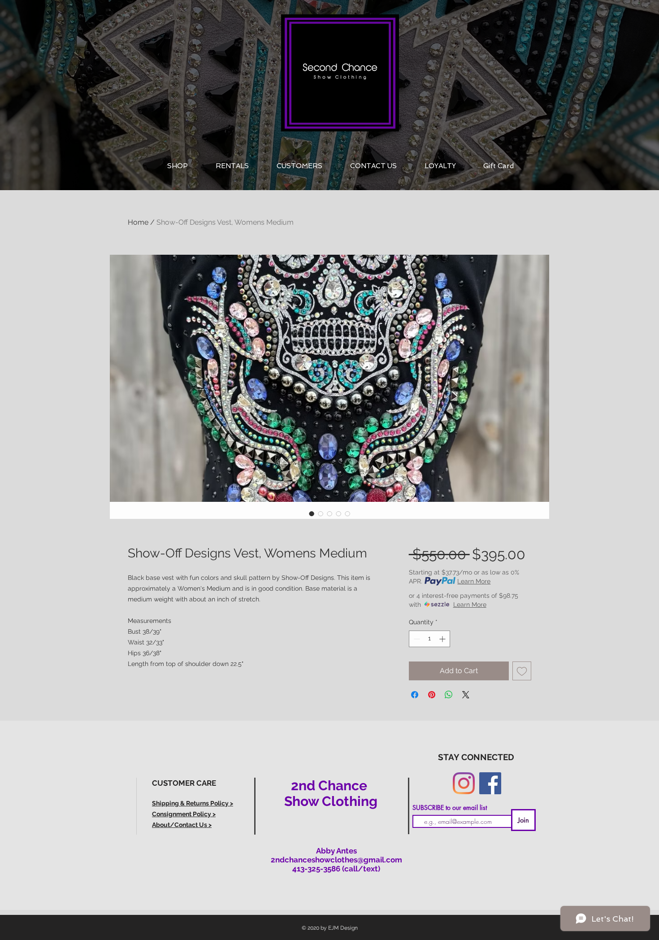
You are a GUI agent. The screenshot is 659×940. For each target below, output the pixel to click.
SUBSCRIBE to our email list (449, 808)
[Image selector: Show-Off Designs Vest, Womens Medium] (311, 513)
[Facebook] (490, 783)
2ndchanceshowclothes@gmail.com (336, 859)
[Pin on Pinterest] (431, 694)
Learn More (473, 581)
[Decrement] (415, 639)
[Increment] (443, 639)
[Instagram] (464, 783)
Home (138, 222)
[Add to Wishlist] (521, 670)
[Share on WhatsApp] (448, 694)
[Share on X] (465, 694)
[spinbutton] (429, 639)
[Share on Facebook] (414, 694)
